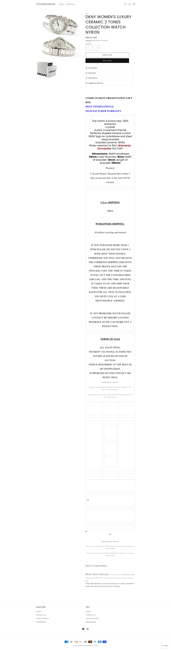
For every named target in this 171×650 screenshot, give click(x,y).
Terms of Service (42, 618)
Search (38, 612)
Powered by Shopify (92, 645)
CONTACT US (41, 615)
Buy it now (107, 61)
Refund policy (41, 622)
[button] (71, 4)
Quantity (88, 44)
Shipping (89, 40)
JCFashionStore (82, 645)
